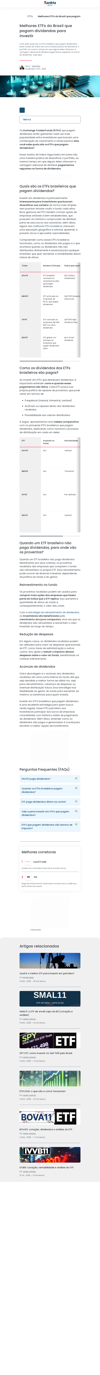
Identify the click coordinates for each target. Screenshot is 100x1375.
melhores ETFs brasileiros (48, 226)
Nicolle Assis (28, 977)
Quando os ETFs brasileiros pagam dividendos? (42, 790)
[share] (22, 110)
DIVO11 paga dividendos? (36, 778)
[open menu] (21, 3)
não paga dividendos (62, 559)
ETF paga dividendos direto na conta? (44, 801)
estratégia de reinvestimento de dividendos (53, 612)
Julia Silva (36, 66)
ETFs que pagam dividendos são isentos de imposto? (47, 826)
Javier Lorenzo (29, 1019)
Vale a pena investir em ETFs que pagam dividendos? (45, 813)
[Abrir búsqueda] (78, 3)
